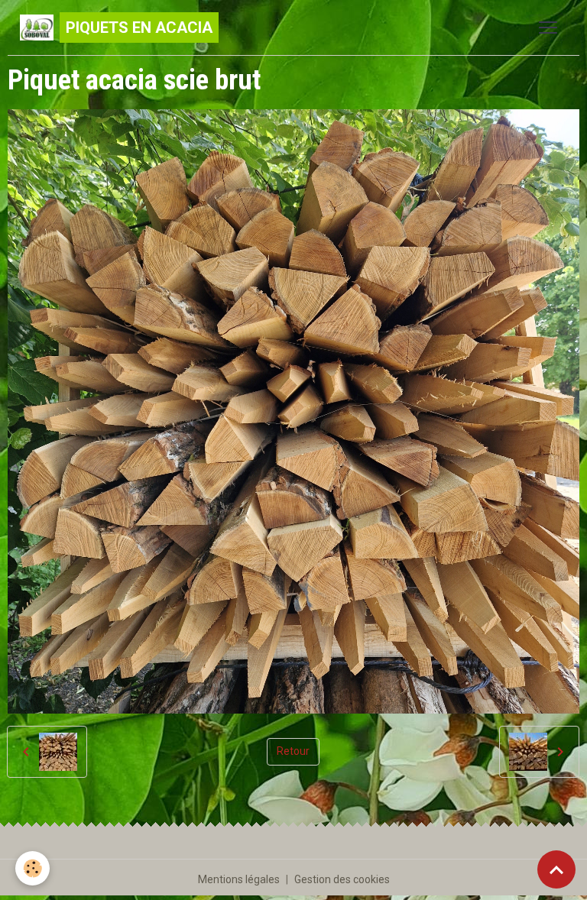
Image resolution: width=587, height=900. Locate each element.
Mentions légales (239, 879)
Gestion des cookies (342, 879)
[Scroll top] (556, 869)
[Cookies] (32, 868)
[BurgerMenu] (548, 27)
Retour (293, 751)
